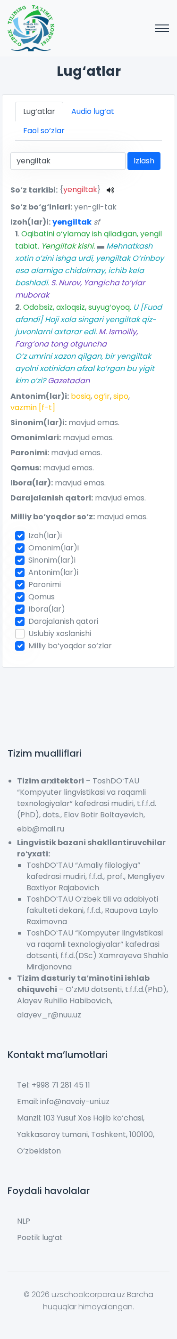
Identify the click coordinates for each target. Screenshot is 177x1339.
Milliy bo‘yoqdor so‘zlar (70, 645)
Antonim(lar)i (53, 572)
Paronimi (44, 584)
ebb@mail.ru (40, 828)
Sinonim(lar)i (52, 560)
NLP (23, 1221)
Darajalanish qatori (63, 621)
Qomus (41, 596)
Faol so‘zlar (44, 130)
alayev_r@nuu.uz (49, 1014)
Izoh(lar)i (45, 535)
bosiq (81, 396)
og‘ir (102, 396)
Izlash (144, 160)
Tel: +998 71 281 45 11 (53, 1085)
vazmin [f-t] (32, 407)
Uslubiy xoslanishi (59, 633)
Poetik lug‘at (40, 1237)
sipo (120, 396)
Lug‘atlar (39, 111)
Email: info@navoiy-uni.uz (63, 1101)
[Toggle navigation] (161, 28)
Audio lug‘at (92, 111)
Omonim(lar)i (53, 547)
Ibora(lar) (46, 609)
